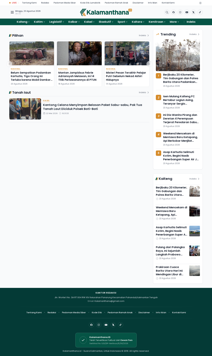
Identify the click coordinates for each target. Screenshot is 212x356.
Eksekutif (105, 22)
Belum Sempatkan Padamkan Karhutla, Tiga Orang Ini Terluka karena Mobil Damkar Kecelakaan (31, 78)
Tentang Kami (29, 2)
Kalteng (22, 22)
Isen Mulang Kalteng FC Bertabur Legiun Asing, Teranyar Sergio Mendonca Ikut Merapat (179, 102)
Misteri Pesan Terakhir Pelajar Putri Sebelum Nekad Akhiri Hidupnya (126, 76)
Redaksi (45, 2)
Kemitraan (156, 22)
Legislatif (55, 22)
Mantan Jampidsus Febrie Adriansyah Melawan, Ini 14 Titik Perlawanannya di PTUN (77, 76)
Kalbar (73, 22)
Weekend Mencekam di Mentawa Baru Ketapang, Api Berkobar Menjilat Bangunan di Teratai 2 (180, 139)
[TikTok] (120, 324)
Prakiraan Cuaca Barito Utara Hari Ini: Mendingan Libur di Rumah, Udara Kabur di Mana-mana (171, 274)
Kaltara (137, 22)
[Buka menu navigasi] (12, 12)
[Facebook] (173, 12)
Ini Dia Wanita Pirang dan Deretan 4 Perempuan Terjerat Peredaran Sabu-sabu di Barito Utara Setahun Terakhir (180, 122)
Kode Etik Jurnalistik (90, 2)
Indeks (191, 22)
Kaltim (38, 22)
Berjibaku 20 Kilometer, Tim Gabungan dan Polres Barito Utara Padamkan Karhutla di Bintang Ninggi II (180, 82)
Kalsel (88, 22)
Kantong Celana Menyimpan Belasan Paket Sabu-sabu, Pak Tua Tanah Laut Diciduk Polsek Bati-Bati (92, 107)
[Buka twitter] (193, 12)
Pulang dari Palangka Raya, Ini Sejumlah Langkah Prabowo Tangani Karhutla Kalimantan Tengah (170, 254)
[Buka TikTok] (200, 12)
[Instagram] (98, 324)
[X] (113, 324)
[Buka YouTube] (186, 12)
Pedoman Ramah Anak (116, 2)
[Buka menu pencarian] (167, 12)
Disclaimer (138, 2)
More (173, 22)
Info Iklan (152, 2)
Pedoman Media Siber (65, 2)
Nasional (15, 69)
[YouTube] (106, 324)
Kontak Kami (168, 2)
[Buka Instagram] (180, 12)
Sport (121, 22)
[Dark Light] (200, 3)
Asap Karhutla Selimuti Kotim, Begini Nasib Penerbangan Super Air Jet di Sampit (181, 157)
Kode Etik (97, 312)
